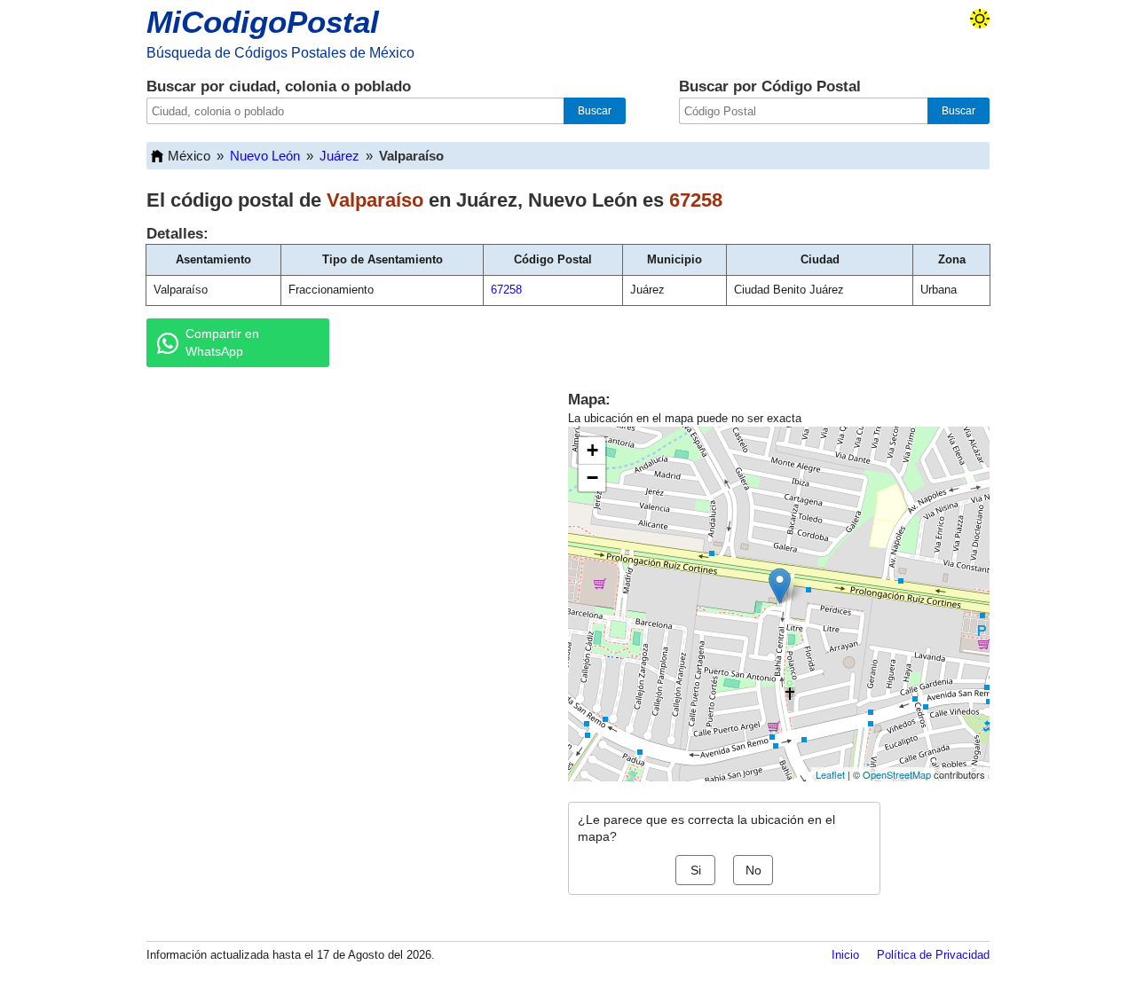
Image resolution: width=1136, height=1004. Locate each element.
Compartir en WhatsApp (222, 342)
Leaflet (830, 774)
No (753, 870)
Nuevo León (265, 155)
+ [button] (592, 450)
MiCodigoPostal (262, 21)
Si (695, 870)
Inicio (845, 954)
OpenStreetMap (897, 774)
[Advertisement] (337, 518)
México (189, 155)
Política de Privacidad (933, 954)
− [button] (592, 478)
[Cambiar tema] (980, 18)
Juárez (339, 155)
